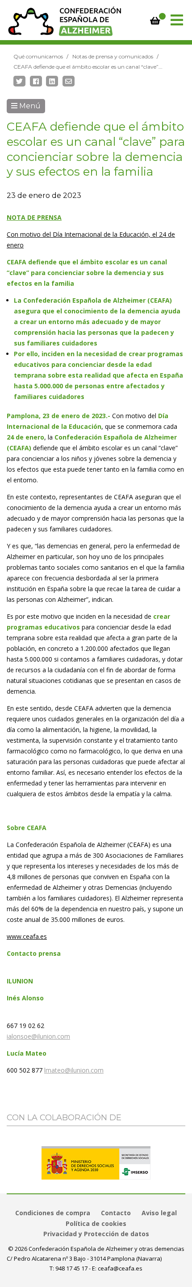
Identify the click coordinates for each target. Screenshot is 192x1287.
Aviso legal (159, 1213)
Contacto (116, 1213)
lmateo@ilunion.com (74, 1070)
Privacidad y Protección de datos (96, 1233)
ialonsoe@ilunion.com (38, 1036)
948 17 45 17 (71, 1268)
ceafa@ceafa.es (120, 1268)
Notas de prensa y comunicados (112, 56)
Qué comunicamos (38, 56)
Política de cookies (96, 1223)
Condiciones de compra (52, 1213)
